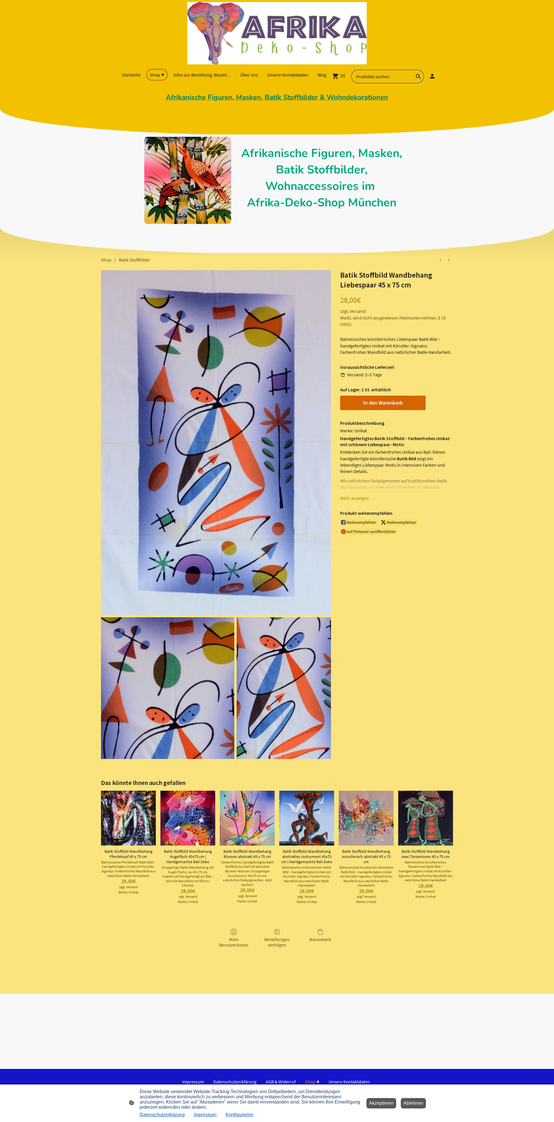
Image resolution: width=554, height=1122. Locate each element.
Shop (106, 260)
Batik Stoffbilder (134, 260)
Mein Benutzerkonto (233, 942)
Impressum (205, 1114)
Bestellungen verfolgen (277, 942)
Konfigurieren (239, 1114)
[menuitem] (441, 260)
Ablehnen (413, 1103)
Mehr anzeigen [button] (354, 498)
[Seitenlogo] (276, 33)
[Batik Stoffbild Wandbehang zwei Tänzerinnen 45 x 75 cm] (425, 818)
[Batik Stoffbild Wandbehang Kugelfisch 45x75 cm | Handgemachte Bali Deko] (187, 818)
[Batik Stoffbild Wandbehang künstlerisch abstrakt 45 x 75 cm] (366, 818)
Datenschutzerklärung (162, 1114)
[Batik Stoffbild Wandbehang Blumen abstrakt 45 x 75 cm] (247, 818)
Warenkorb (320, 939)
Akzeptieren (381, 1103)
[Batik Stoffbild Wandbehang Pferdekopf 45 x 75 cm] (128, 818)
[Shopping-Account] (432, 76)
